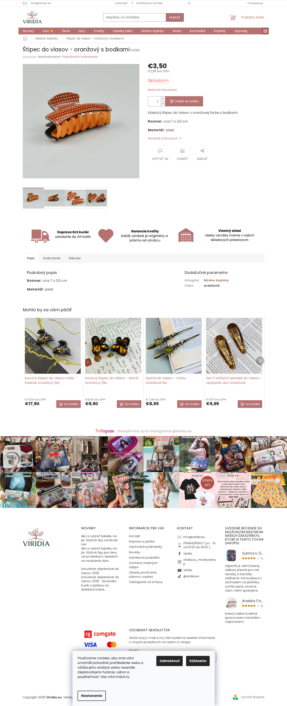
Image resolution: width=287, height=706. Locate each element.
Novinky (134, 552)
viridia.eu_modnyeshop (199, 562)
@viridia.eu (191, 576)
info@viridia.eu (194, 537)
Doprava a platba (149, 3)
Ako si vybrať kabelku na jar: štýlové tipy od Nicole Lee (99, 540)
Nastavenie (91, 695)
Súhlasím (197, 660)
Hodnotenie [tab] (51, 258)
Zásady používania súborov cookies (143, 574)
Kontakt (121, 3)
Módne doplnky (216, 280)
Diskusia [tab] (75, 258)
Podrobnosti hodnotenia (80, 57)
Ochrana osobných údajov (143, 565)
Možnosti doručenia (162, 90)
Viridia (187, 553)
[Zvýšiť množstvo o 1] (163, 98)
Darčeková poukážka (144, 557)
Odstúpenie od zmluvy (146, 582)
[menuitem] (28, 31)
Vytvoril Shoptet (252, 697)
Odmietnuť (170, 660)
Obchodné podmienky (145, 547)
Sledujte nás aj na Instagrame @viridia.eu (154, 431)
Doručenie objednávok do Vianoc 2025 (100, 571)
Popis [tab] (31, 258)
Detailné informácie (162, 138)
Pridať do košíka (187, 101)
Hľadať (174, 17)
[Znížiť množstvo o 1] (163, 103)
